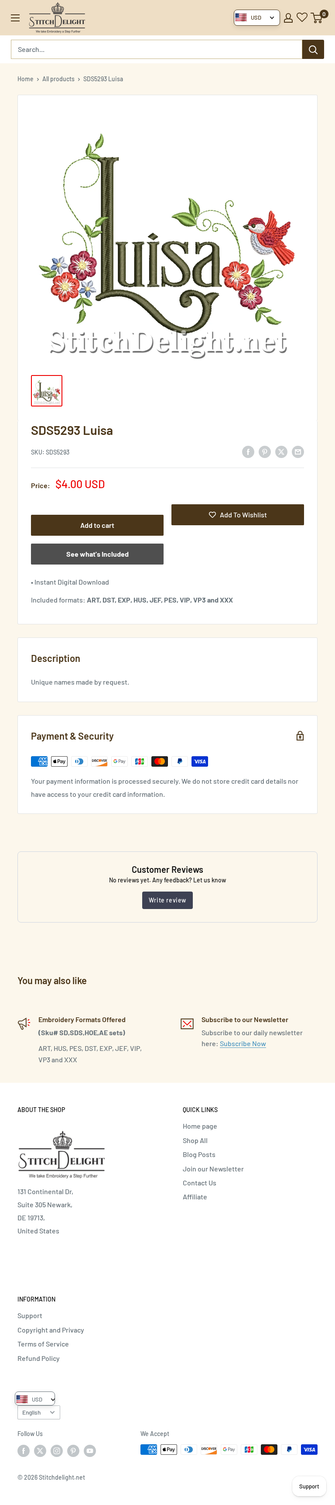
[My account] (288, 18)
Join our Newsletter (213, 1168)
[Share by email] (298, 451)
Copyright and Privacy (50, 1330)
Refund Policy (38, 1358)
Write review (167, 900)
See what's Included (97, 554)
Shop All (195, 1140)
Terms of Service (43, 1344)
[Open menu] (15, 17)
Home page (200, 1126)
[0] (316, 18)
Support (29, 1315)
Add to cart (97, 525)
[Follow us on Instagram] (57, 1450)
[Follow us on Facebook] (23, 1450)
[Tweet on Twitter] (281, 451)
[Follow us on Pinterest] (73, 1450)
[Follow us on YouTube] (90, 1450)
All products (58, 79)
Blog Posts (199, 1154)
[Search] (313, 49)
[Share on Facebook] (248, 451)
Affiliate (195, 1196)
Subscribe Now (243, 1043)
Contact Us (199, 1182)
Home (25, 79)
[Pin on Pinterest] (265, 451)
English (31, 1412)
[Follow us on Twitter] (40, 1450)
